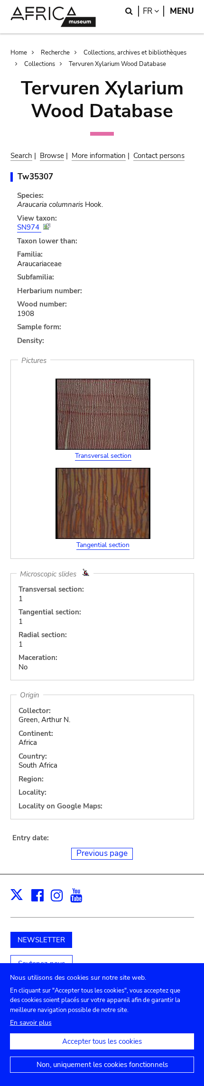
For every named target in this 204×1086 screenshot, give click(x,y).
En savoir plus (31, 1022)
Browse (52, 155)
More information (99, 155)
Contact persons (159, 155)
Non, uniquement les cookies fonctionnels (102, 1064)
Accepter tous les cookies (102, 1041)
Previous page (102, 853)
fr (153, 11)
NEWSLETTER (41, 940)
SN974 (29, 227)
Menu (182, 11)
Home (18, 52)
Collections (39, 64)
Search (21, 155)
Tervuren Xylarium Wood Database (117, 64)
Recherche (55, 52)
